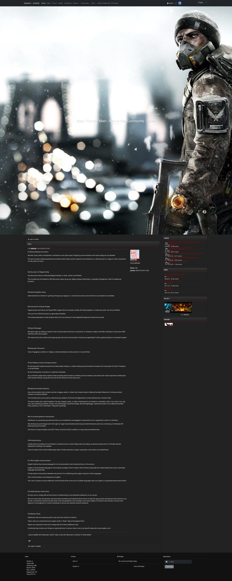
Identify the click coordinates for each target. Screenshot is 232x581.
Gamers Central (31, 3)
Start (80, 120)
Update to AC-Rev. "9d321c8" (178, 262)
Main (102, 120)
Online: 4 (30, 561)
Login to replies (34, 239)
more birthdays (139, 566)
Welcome (168, 288)
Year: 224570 (31, 570)
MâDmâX (33, 248)
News (49, 3)
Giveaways (68, 3)
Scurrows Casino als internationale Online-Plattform (186, 253)
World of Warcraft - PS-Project (108, 3)
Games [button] (75, 3)
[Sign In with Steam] (180, 3)
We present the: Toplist (172, 281)
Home (43, 3)
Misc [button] (93, 3)
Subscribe (169, 567)
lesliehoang (173, 259)
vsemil (172, 245)
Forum (54, 3)
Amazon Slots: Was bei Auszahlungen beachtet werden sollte (184, 243)
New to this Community (126, 120)
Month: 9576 (31, 568)
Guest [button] (170, 3)
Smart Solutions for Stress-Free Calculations (183, 257)
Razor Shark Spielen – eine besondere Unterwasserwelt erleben (181, 248)
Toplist (60, 3)
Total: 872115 (31, 574)
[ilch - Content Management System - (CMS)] (169, 324)
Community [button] (85, 3)
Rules (151, 120)
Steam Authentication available (175, 274)
